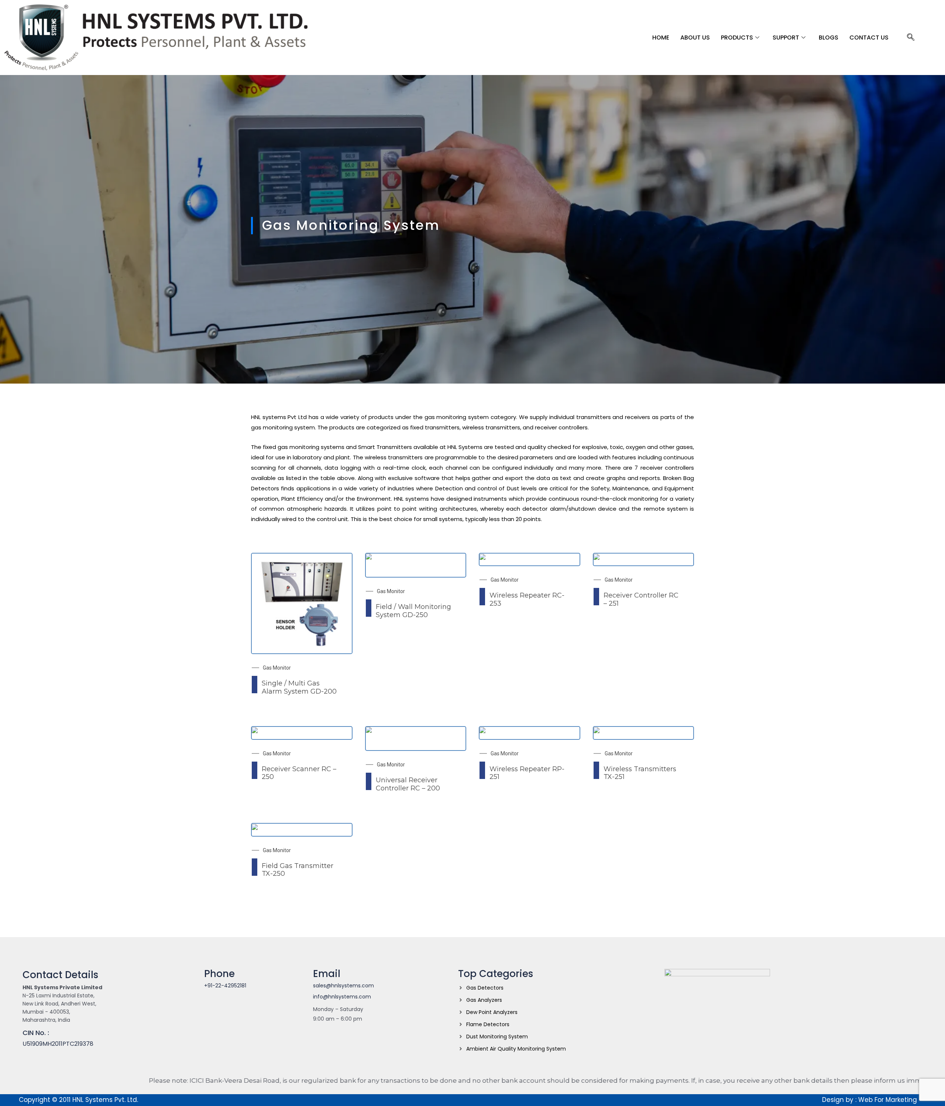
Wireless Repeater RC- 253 (526, 599)
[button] (910, 37)
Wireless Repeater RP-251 (526, 773)
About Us (695, 37)
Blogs (828, 37)
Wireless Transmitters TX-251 (640, 773)
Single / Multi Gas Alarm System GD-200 (299, 687)
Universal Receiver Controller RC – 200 (408, 784)
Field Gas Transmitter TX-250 (297, 870)
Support (786, 37)
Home (660, 37)
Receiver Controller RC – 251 (641, 599)
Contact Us (869, 37)
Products (737, 37)
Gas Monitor (277, 667)
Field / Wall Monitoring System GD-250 (413, 611)
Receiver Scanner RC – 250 (299, 773)
